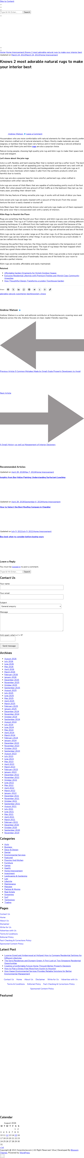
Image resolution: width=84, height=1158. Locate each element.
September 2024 (12, 719)
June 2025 (9, 695)
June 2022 (9, 782)
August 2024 (10, 722)
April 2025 (9, 701)
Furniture (8, 863)
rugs (34, 146)
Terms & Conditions (9, 934)
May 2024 (8, 730)
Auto (6, 844)
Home (2, 917)
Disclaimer (4, 924)
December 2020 (11, 825)
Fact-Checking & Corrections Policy (15, 940)
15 (16, 1135)
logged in (16, 566)
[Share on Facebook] (8, 289)
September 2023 (12, 751)
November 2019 (11, 832)
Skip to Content (7, 1)
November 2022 (11, 777)
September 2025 (12, 687)
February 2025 (11, 706)
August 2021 (10, 806)
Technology (9, 899)
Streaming (9, 894)
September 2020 (12, 830)
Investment (9, 873)
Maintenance (10, 884)
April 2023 (9, 764)
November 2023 (11, 745)
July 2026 (8, 661)
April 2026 (9, 669)
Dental (7, 852)
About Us (4, 920)
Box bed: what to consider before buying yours (22, 536)
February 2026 (11, 674)
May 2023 (8, 761)
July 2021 (8, 809)
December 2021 (11, 796)
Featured (8, 857)
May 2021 (8, 814)
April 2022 (9, 788)
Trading (7, 902)
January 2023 (10, 772)
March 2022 (9, 790)
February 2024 (11, 738)
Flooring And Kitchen (13, 860)
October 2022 (10, 780)
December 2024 (11, 711)
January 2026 (10, 677)
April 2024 (9, 732)
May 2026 (8, 666)
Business (8, 847)
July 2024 (8, 724)
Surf (6, 897)
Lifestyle (8, 881)
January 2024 (10, 740)
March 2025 (9, 703)
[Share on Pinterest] (29, 289)
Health (7, 868)
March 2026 (9, 672)
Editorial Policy (7, 937)
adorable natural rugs (10, 293)
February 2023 (11, 769)
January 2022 (10, 793)
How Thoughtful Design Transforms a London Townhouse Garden (34, 281)
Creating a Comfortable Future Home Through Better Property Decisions (37, 966)
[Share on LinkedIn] (19, 289)
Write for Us (5, 927)
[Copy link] (50, 289)
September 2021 (12, 803)
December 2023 (11, 743)
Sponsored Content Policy (11, 943)
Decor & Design (11, 849)
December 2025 (11, 680)
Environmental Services (14, 855)
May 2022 (8, 785)
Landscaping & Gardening (15, 876)
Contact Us (5, 914)
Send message (9, 646)
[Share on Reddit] (34, 289)
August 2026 (10, 658)
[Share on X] (13, 289)
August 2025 (10, 690)
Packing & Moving (12, 889)
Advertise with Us (8, 930)
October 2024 (10, 716)
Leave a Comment (34, 134)
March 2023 (9, 767)
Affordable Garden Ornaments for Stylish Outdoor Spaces (30, 273)
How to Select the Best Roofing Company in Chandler (25, 507)
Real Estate (9, 892)
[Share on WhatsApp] (24, 289)
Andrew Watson (16, 134)
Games (7, 865)
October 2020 (10, 827)
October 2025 (10, 685)
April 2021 (9, 817)
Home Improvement (49, 55)
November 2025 (11, 682)
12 (7, 1135)
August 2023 (10, 753)
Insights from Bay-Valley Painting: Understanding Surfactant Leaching (32, 477)
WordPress (25, 1152)
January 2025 (10, 709)
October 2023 (10, 748)
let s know (41, 293)
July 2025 (8, 693)
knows (34, 293)
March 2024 (9, 735)
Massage (8, 886)
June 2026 (9, 664)
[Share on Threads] (45, 289)
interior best (25, 293)
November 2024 (11, 714)
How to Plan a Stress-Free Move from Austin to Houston (30, 968)
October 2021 (10, 801)
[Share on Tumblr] (40, 289)
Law (6, 878)
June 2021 (9, 811)
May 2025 (8, 698)
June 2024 (9, 727)
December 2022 (11, 774)
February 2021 (11, 822)
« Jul (2, 1147)
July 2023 (8, 756)
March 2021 (9, 819)
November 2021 (11, 798)
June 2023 (9, 759)
